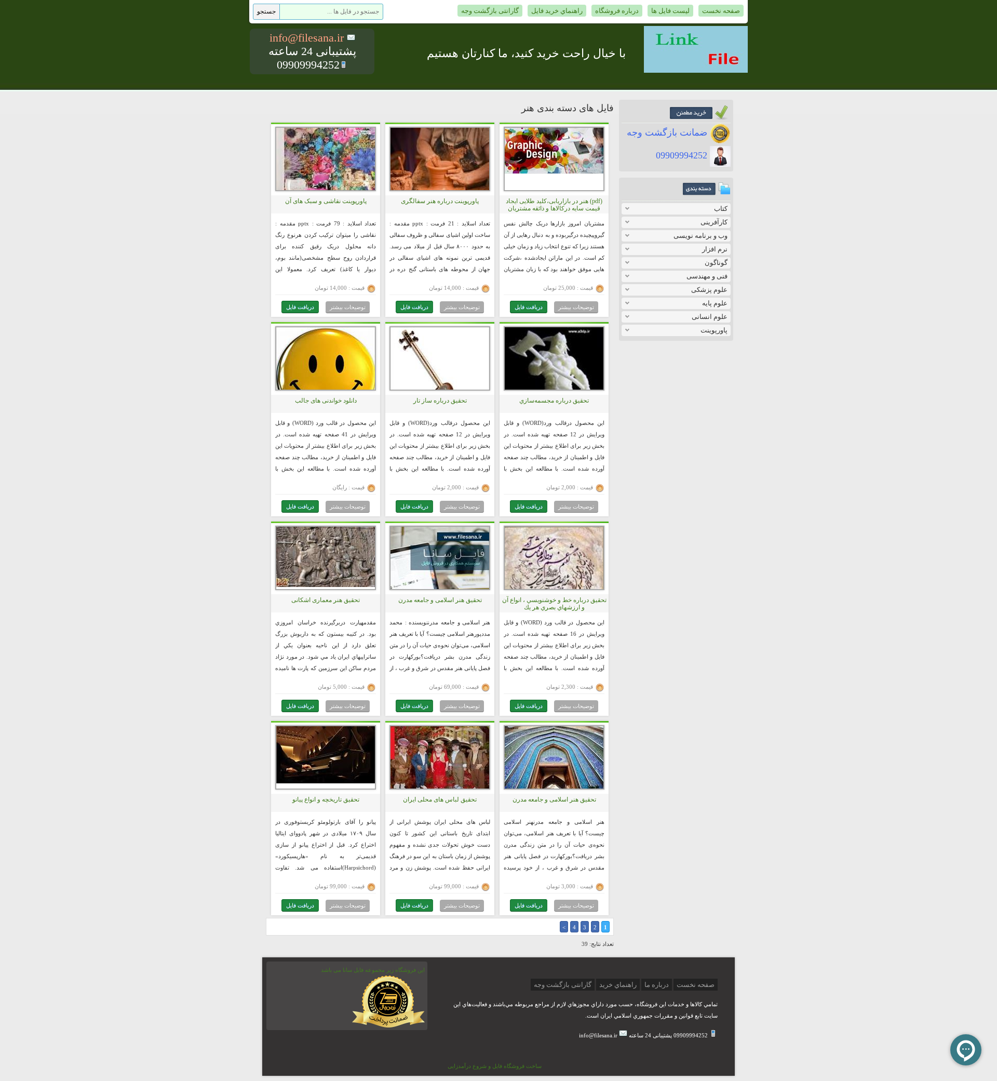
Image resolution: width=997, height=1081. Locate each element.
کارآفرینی (713, 222)
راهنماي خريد (618, 985)
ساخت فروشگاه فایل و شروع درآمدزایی (495, 1066)
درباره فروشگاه (617, 11)
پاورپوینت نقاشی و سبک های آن (326, 201)
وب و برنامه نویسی (700, 235)
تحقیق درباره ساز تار (440, 400)
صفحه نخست (721, 11)
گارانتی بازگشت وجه (490, 11)
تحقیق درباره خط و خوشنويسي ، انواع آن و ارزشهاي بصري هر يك (554, 603)
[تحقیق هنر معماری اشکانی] (325, 585)
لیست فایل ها (670, 11)
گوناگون (716, 262)
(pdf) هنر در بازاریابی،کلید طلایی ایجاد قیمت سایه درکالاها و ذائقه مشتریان (554, 204)
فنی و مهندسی (706, 276)
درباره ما (656, 985)
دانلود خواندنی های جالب (326, 400)
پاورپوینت (713, 330)
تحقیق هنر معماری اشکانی (325, 600)
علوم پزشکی (709, 289)
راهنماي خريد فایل (557, 11)
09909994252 (683, 155)
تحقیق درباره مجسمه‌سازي (554, 400)
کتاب (720, 208)
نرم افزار (714, 249)
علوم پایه (714, 303)
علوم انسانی (709, 317)
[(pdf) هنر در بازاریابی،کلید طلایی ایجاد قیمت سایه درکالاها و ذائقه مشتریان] (554, 171)
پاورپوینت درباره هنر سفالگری (440, 201)
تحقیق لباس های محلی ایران (440, 799)
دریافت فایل (529, 307)
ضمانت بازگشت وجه (668, 132)
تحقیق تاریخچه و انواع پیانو (325, 799)
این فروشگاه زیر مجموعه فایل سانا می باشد (373, 970)
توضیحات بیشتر (576, 307)
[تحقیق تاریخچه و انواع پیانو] (325, 781)
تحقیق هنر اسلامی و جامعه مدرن (440, 600)
